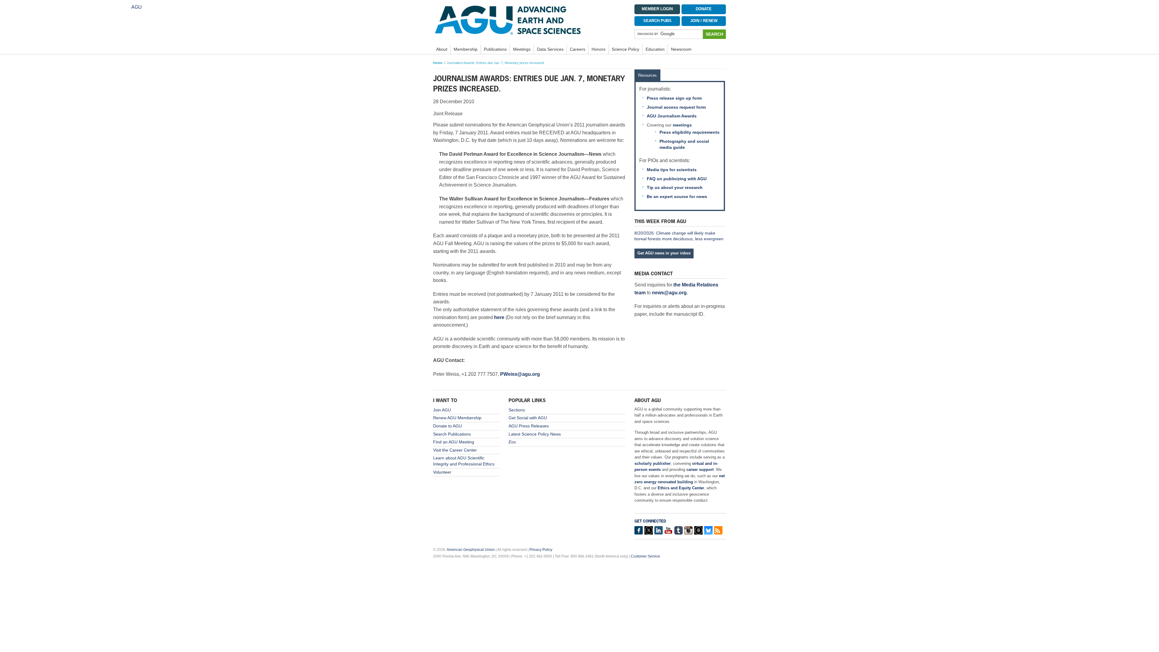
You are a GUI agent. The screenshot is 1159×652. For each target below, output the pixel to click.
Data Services (550, 49)
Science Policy (625, 49)
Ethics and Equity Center (681, 488)
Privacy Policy (540, 549)
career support (700, 469)
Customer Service (645, 556)
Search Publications (452, 434)
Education (655, 49)
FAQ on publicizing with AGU (677, 178)
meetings (682, 125)
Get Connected (650, 521)
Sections (517, 410)
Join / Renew (703, 21)
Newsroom (681, 49)
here (499, 317)
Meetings (522, 49)
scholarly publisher (652, 463)
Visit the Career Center (455, 450)
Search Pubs (657, 21)
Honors (598, 49)
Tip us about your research (675, 187)
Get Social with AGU (528, 417)
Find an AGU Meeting (453, 441)
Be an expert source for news (677, 196)
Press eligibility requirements (689, 132)
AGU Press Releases (529, 425)
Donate (704, 9)
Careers (577, 49)
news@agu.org (669, 292)
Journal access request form (676, 107)
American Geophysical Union (471, 549)
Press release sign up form (674, 98)
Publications (495, 49)
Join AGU (442, 410)
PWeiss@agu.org (520, 374)
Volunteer (442, 472)
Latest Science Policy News (535, 434)
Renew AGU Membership (457, 417)
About (441, 49)
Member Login (657, 9)
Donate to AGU (447, 425)
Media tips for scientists (672, 169)
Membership (465, 49)
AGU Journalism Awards (672, 115)
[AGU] (529, 20)
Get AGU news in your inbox (664, 253)
